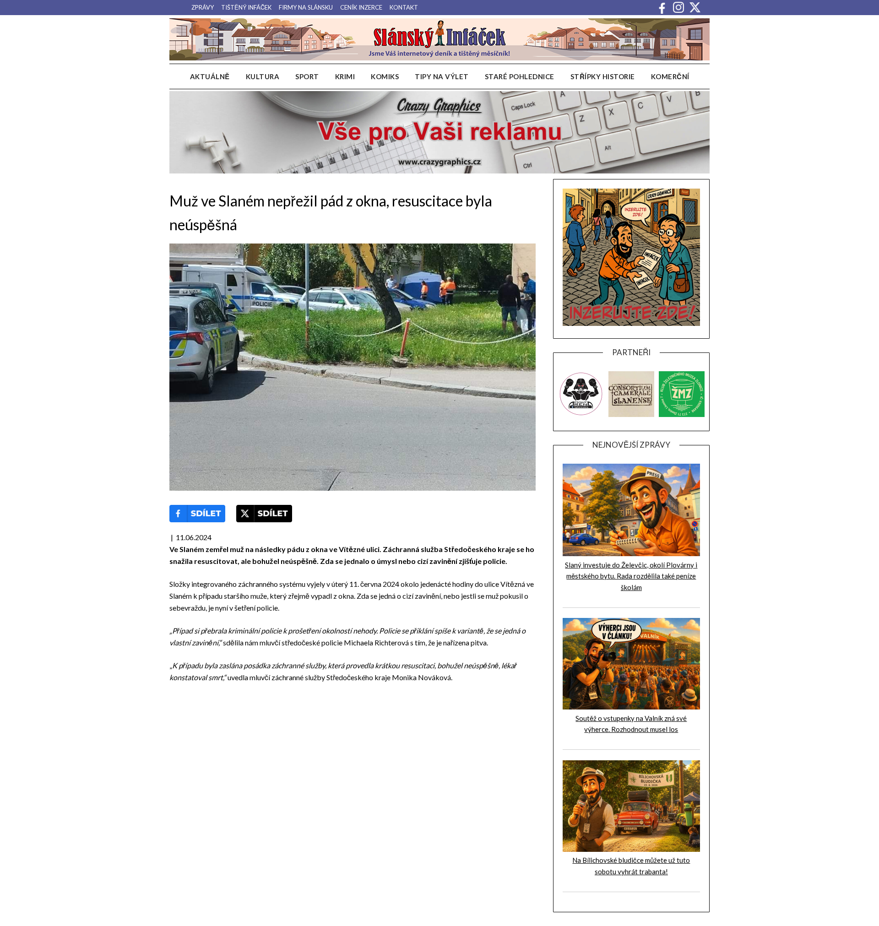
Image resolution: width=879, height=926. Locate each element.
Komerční (670, 76)
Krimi (345, 76)
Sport (307, 76)
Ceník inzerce (361, 7)
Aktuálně (210, 76)
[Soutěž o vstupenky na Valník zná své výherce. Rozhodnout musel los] (631, 707)
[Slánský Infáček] (439, 39)
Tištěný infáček (246, 7)
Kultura (263, 76)
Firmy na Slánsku (306, 7)
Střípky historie (602, 76)
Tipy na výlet (442, 76)
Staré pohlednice (519, 76)
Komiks (385, 76)
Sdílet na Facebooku (197, 513)
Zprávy (202, 7)
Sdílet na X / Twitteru (264, 513)
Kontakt (404, 7)
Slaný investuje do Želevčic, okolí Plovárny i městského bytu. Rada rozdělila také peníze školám (631, 576)
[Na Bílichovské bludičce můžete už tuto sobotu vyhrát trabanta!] (631, 849)
